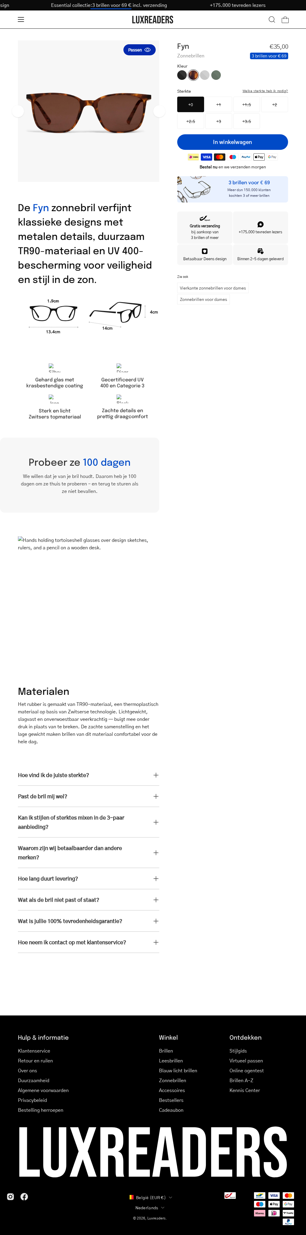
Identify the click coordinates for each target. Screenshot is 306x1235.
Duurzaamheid (33, 1080)
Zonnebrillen (172, 1080)
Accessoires (172, 1090)
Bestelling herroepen (40, 1109)
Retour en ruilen (35, 1060)
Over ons (27, 1070)
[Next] (159, 111)
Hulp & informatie (43, 1037)
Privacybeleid (32, 1100)
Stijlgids (238, 1050)
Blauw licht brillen (178, 1070)
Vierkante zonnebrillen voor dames (213, 288)
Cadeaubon (171, 1109)
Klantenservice (34, 1050)
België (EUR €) (151, 1197)
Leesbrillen (171, 1060)
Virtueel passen (246, 1060)
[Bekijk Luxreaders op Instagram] (10, 1196)
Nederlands (146, 1207)
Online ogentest (247, 1070)
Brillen (166, 1050)
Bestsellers (171, 1100)
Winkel (168, 1037)
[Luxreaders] (153, 20)
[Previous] (18, 111)
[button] (272, 19)
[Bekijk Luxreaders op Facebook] (24, 1196)
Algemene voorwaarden (43, 1090)
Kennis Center (245, 1090)
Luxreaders (156, 1218)
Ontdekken (245, 1037)
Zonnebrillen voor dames (203, 299)
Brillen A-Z (241, 1080)
